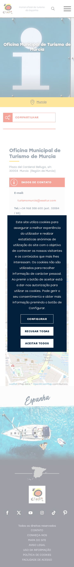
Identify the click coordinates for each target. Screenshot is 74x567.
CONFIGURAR (37, 318)
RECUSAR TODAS (37, 331)
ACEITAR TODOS (37, 343)
